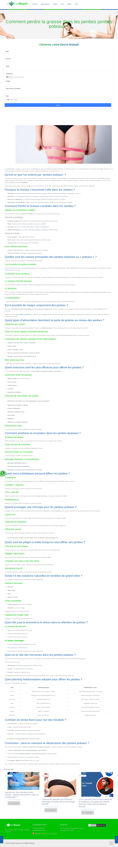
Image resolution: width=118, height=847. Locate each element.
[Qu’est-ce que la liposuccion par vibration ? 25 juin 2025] (116, 839)
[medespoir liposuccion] (17, 4)
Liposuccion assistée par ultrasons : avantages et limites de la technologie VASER (58, 801)
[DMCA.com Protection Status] (97, 826)
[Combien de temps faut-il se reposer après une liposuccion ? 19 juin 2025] (1, 839)
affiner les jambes (25, 314)
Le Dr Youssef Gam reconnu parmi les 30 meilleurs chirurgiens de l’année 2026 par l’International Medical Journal (95, 803)
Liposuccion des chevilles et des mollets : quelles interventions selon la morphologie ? (22, 794)
